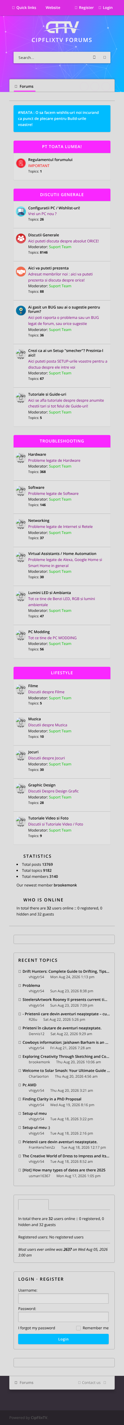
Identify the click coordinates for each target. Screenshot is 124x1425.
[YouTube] (106, 86)
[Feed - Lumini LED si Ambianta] (105, 593)
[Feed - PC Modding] (105, 632)
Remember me (95, 1327)
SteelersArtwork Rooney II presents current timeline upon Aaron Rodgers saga (66, 999)
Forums (26, 1382)
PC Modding (39, 632)
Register (52, 1279)
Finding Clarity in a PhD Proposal (51, 1099)
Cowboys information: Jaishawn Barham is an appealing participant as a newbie (66, 1042)
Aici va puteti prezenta (48, 268)
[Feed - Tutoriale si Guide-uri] (105, 394)
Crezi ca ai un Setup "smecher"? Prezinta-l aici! (65, 352)
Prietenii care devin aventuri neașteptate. (59, 1141)
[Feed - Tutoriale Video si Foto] (105, 818)
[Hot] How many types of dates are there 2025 (64, 1170)
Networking (39, 520)
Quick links (26, 7)
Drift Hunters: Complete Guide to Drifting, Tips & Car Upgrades (66, 971)
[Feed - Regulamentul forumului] (105, 160)
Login (26, 1279)
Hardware (37, 454)
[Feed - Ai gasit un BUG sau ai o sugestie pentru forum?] (105, 307)
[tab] (33, 1204)
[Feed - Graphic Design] (105, 785)
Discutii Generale (62, 195)
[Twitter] (95, 86)
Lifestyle (62, 673)
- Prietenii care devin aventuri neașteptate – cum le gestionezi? (66, 1013)
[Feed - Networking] (105, 521)
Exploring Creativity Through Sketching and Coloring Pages (66, 1056)
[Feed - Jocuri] (105, 752)
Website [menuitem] (52, 7)
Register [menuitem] (86, 7)
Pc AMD (29, 1084)
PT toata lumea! (62, 147)
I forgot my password (36, 1327)
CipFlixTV (39, 1417)
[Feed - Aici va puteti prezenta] (105, 268)
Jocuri (33, 752)
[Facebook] (84, 86)
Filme (33, 686)
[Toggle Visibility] (104, 146)
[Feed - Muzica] (105, 719)
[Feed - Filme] (105, 686)
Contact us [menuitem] (91, 1382)
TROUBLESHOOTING (62, 441)
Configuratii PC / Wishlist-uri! (54, 208)
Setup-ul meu (34, 1113)
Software (36, 487)
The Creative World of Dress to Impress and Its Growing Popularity (66, 1155)
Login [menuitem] (108, 7)
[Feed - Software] (105, 488)
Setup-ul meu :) (36, 1127)
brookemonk (65, 885)
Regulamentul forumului (50, 160)
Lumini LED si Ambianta (49, 593)
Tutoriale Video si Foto (48, 818)
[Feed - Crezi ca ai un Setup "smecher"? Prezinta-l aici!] (105, 351)
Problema (31, 985)
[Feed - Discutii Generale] (105, 235)
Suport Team (60, 246)
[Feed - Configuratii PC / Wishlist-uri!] (105, 208)
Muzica (34, 719)
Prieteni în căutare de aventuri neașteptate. (62, 1028)
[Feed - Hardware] (105, 454)
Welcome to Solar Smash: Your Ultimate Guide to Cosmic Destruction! (66, 1070)
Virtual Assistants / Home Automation (62, 553)
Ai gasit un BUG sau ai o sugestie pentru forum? (64, 309)
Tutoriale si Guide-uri (47, 394)
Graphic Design (42, 785)
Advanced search (104, 57)
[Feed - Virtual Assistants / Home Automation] (105, 554)
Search (94, 57)
